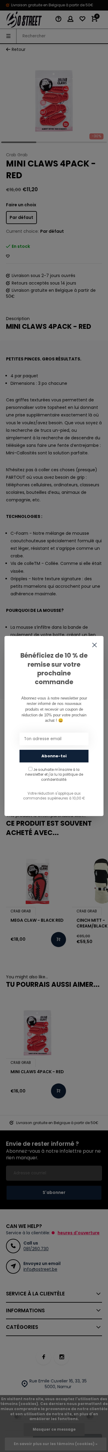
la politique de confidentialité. (62, 777)
